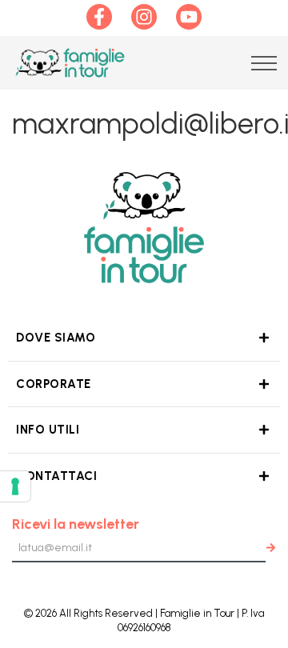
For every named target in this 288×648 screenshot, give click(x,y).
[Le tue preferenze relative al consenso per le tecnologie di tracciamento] (15, 486)
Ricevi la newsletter (75, 524)
